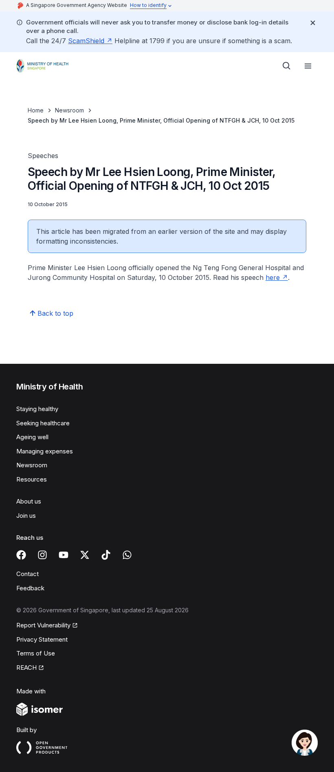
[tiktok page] (106, 555)
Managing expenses (44, 451)
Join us (26, 515)
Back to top (55, 313)
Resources (31, 479)
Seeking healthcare (43, 423)
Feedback (30, 588)
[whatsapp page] (127, 555)
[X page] (85, 555)
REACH (26, 667)
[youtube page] (63, 555)
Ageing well (32, 437)
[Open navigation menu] (308, 66)
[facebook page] (21, 555)
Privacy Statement (42, 639)
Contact (27, 574)
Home (36, 110)
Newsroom (69, 110)
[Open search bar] (287, 66)
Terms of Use (35, 653)
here (273, 277)
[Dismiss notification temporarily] (313, 23)
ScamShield (86, 41)
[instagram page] (42, 555)
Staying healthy (37, 409)
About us (28, 501)
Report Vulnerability (43, 625)
